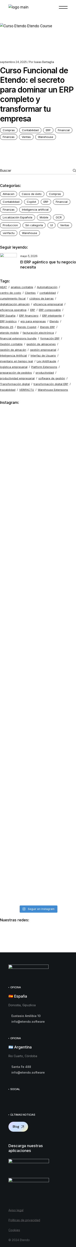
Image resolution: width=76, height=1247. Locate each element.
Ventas (26, 137)
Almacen (8, 194)
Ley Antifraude (46, 361)
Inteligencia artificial (35, 209)
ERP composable (50, 310)
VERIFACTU (26, 389)
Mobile (44, 217)
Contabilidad (30, 130)
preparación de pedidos (16, 372)
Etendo (54, 321)
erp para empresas (33, 321)
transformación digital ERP (51, 384)
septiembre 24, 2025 (13, 62)
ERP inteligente (52, 315)
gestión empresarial (43, 349)
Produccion (10, 225)
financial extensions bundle (18, 338)
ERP (48, 130)
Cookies (14, 1230)
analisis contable (22, 287)
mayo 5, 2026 (29, 256)
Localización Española (17, 217)
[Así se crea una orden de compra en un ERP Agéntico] (38, 845)
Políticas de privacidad (24, 1220)
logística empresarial (13, 367)
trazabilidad (7, 389)
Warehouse (45, 137)
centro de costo (10, 292)
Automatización (47, 287)
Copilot (31, 201)
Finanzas (9, 137)
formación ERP (50, 338)
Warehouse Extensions (53, 389)
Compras (9, 130)
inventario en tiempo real (16, 361)
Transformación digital (15, 384)
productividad (45, 372)
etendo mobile (9, 332)
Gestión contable (11, 344)
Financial (64, 130)
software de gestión (51, 378)
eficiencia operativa (13, 310)
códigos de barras (41, 298)
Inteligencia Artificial (13, 355)
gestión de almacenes (41, 344)
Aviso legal (15, 1210)
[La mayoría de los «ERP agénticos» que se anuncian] (38, 726)
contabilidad (47, 292)
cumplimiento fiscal (13, 298)
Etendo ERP (47, 327)
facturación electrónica (38, 332)
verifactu (9, 233)
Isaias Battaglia (41, 62)
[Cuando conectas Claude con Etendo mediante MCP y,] (38, 442)
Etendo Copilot (26, 327)
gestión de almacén (13, 349)
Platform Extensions (44, 367)
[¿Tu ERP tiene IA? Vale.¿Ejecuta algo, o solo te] (38, 569)
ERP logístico (8, 321)
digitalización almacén (15, 304)
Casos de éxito (32, 194)
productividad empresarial (17, 378)
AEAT (3, 287)
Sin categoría (34, 225)
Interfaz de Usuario (43, 355)
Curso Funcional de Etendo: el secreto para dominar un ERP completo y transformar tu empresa (36, 94)
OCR (59, 217)
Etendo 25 (6, 327)
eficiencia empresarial (48, 304)
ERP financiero (28, 315)
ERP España (7, 315)
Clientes (30, 292)
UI (51, 225)
